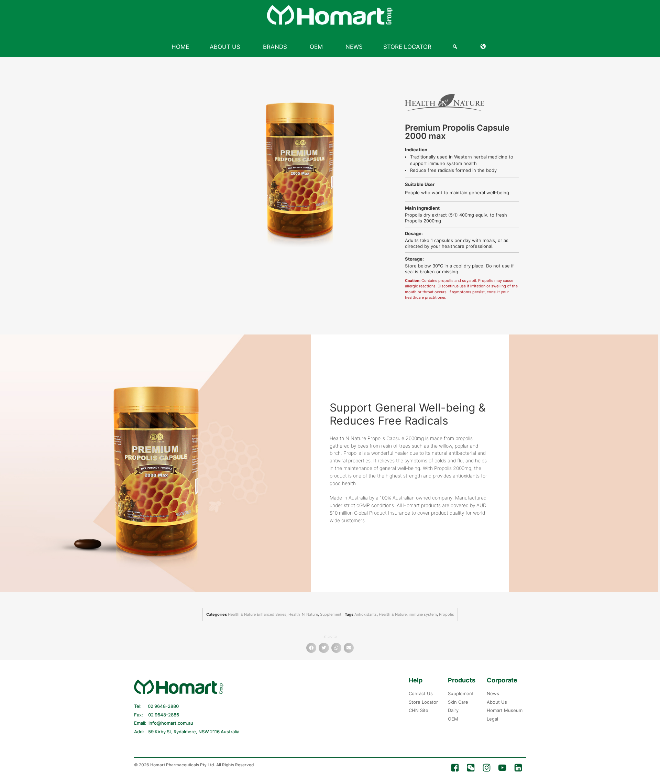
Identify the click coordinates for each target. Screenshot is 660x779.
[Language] (484, 46)
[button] (311, 648)
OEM (316, 46)
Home (180, 46)
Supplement (330, 614)
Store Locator (407, 46)
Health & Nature (393, 614)
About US (225, 46)
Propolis (446, 614)
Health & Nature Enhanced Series (257, 614)
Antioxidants (365, 614)
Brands (275, 46)
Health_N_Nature (303, 614)
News (354, 46)
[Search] (456, 46)
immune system (423, 614)
